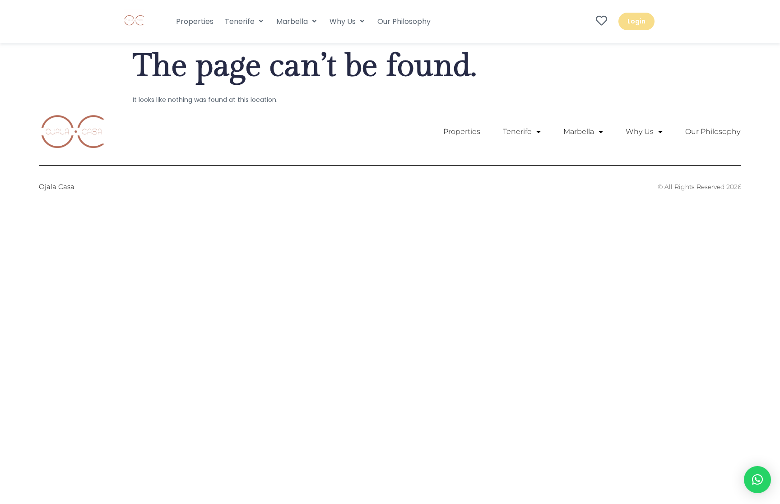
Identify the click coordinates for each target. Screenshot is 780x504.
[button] (245, 21)
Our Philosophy (712, 131)
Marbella (578, 131)
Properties (461, 131)
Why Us (640, 131)
